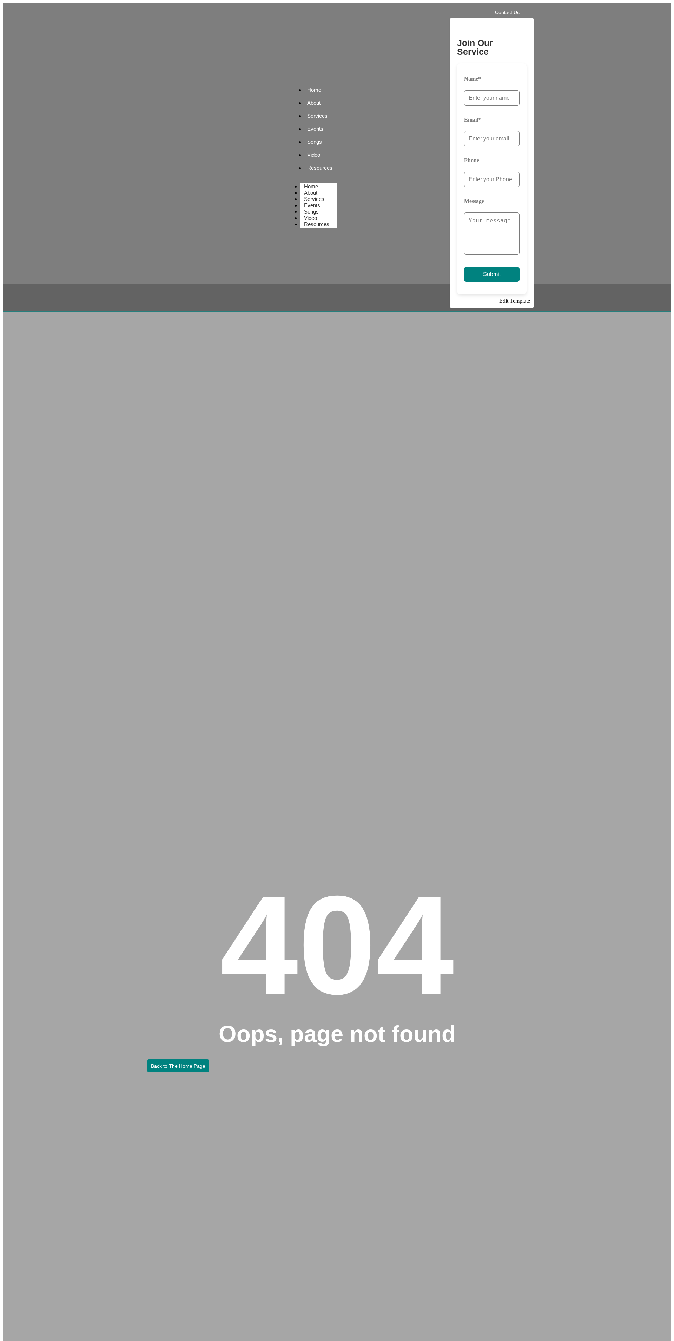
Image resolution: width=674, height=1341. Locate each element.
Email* (472, 120)
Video (313, 155)
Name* (472, 79)
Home (314, 90)
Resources (319, 168)
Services (317, 116)
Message (474, 201)
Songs (314, 142)
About (314, 103)
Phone (471, 160)
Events (315, 129)
